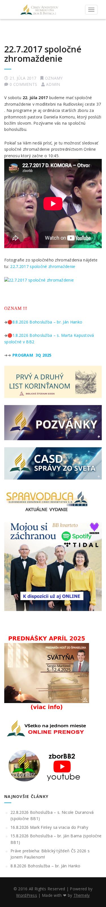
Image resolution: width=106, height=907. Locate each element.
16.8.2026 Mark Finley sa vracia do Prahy (49, 827)
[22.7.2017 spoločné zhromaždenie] (39, 279)
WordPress (26, 895)
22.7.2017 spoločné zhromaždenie (42, 53)
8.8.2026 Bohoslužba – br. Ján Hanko (45, 865)
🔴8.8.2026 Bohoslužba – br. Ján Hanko (44, 322)
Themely (81, 895)
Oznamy (54, 78)
